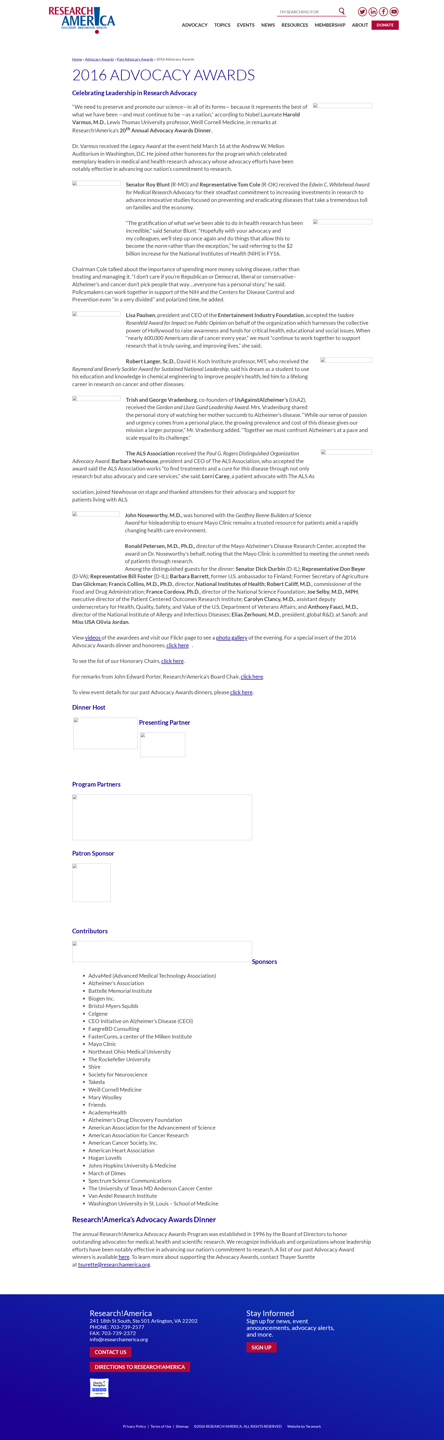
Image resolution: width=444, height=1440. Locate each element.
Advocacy (195, 25)
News (268, 25)
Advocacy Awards (99, 59)
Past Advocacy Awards (135, 59)
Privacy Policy (134, 1426)
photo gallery (231, 637)
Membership (330, 25)
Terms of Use (161, 1426)
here (124, 1256)
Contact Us (110, 1352)
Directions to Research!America (140, 1367)
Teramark (313, 1426)
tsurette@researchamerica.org (114, 1264)
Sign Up (262, 1347)
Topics (222, 25)
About (360, 25)
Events (246, 25)
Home (77, 59)
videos (93, 637)
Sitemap (182, 1426)
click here (172, 661)
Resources (295, 25)
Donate (385, 25)
